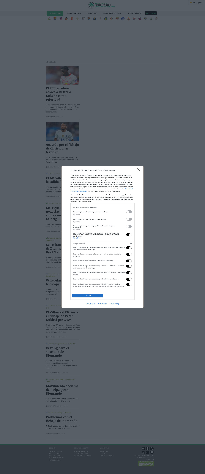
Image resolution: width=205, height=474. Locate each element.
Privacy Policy (114, 304)
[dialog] (102, 237)
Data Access (102, 304)
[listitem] (102, 207)
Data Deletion (90, 304)
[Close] (139, 170)
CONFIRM (88, 295)
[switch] (129, 211)
